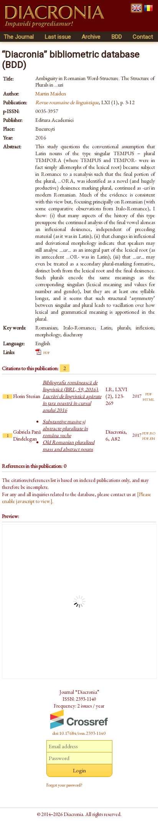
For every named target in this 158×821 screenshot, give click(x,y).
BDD (117, 36)
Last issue (58, 36)
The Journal (19, 36)
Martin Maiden (50, 93)
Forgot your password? (64, 785)
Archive (91, 36)
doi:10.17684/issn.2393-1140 (79, 733)
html (149, 398)
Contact (143, 36)
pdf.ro (148, 432)
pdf (46, 352)
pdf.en (148, 437)
